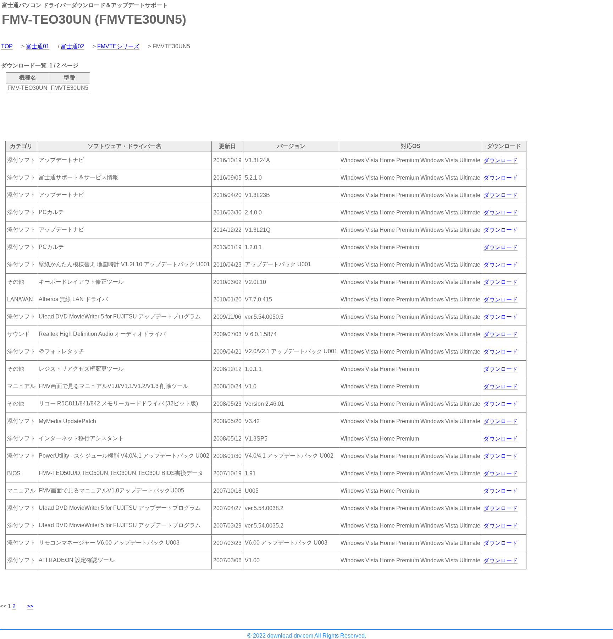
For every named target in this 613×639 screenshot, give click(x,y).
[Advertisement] (129, 116)
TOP (7, 46)
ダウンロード (501, 160)
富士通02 (72, 46)
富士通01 (37, 46)
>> (30, 606)
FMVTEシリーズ (118, 46)
